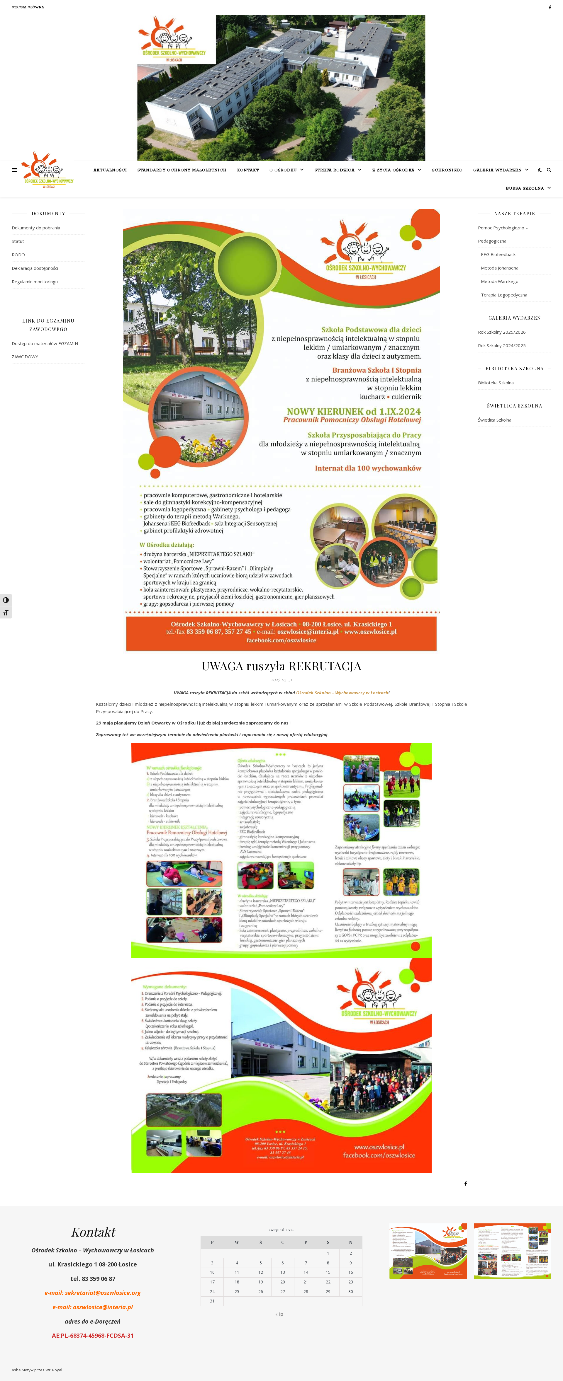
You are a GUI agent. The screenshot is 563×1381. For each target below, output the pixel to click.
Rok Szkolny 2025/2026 (502, 332)
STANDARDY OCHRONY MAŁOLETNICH (182, 170)
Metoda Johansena (499, 268)
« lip (279, 1314)
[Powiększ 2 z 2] (544, 1231)
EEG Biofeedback (498, 254)
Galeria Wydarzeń (497, 170)
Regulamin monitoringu (35, 281)
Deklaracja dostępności (35, 268)
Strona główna (28, 7)
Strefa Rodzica (335, 170)
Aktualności (110, 170)
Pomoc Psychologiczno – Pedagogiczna (503, 234)
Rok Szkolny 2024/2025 (502, 345)
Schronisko (447, 170)
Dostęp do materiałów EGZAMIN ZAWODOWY (45, 349)
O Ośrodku (283, 170)
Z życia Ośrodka (393, 170)
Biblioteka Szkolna (496, 383)
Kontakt (248, 170)
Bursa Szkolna (525, 188)
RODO (18, 255)
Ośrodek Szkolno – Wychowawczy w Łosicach (342, 692)
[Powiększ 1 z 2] (459, 1231)
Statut (18, 241)
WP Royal (53, 1370)
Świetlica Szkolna (494, 420)
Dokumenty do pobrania (36, 228)
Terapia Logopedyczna (504, 295)
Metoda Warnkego (499, 281)
